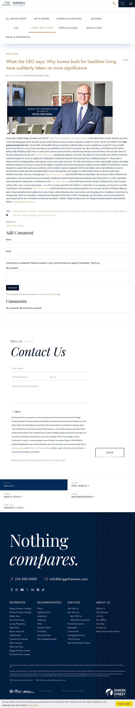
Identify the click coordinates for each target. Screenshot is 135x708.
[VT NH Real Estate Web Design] (116, 693)
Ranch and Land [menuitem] (16, 631)
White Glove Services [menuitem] (80, 620)
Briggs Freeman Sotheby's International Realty (36, 211)
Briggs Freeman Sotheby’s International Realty (67, 138)
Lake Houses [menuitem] (15, 635)
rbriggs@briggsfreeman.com (24, 201)
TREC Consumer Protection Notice (21, 680)
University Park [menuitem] (44, 635)
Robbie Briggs (120, 211)
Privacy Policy (40, 294)
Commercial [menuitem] (73, 631)
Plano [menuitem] (39, 623)
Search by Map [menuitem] (16, 646)
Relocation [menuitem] (72, 627)
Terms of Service (52, 294)
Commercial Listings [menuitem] (18, 639)
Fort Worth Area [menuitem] (16, 620)
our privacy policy (18, 448)
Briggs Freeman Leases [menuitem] (19, 650)
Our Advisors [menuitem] (102, 612)
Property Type (13, 507)
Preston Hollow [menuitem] (44, 627)
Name (8, 239)
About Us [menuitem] (100, 608)
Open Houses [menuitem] (15, 643)
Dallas (8, 485)
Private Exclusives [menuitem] (76, 623)
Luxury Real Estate (42, 28)
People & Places (68, 28)
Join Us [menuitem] (99, 616)
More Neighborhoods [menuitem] (47, 639)
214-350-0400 (114, 3)
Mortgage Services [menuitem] (76, 635)
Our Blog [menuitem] (100, 623)
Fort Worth (79, 485)
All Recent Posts (16, 18)
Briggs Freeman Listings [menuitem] (20, 608)
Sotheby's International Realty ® (18, 671)
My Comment (12, 268)
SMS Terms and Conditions (37, 448)
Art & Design (41, 18)
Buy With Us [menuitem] (76, 616)
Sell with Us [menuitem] (73, 608)
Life (16, 28)
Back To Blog (12, 53)
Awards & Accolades (69, 18)
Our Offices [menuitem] (101, 620)
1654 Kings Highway (59, 181)
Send (110, 452)
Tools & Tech (94, 28)
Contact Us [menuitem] (101, 627)
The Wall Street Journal (25, 216)
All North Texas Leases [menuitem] (19, 654)
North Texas (12, 496)
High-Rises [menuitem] (14, 627)
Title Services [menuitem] (74, 639)
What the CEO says (47, 216)
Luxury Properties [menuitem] (17, 623)
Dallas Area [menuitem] (14, 616)
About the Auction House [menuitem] (108, 631)
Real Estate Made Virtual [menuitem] (79, 643)
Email (8, 251)
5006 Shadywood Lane (55, 174)
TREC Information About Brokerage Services (50, 680)
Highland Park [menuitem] (43, 612)
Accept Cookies (124, 703)
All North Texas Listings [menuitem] (20, 612)
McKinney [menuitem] (41, 620)
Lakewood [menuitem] (42, 616)
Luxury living (86, 211)
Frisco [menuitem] (40, 608)
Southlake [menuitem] (41, 631)
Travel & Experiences (17, 37)
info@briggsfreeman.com (69, 579)
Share (125, 60)
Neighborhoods (81, 496)
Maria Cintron (16, 76)
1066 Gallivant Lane (40, 188)
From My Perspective (69, 211)
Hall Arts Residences (43, 154)
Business (96, 18)
